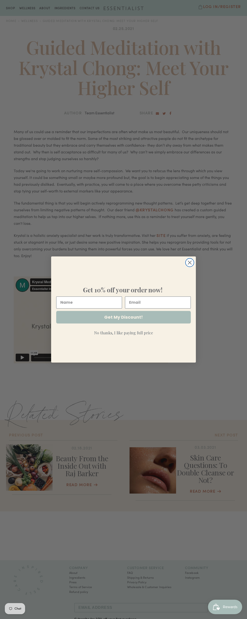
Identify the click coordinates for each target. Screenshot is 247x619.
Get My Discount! (123, 317)
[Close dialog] (189, 262)
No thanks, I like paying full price (123, 332)
